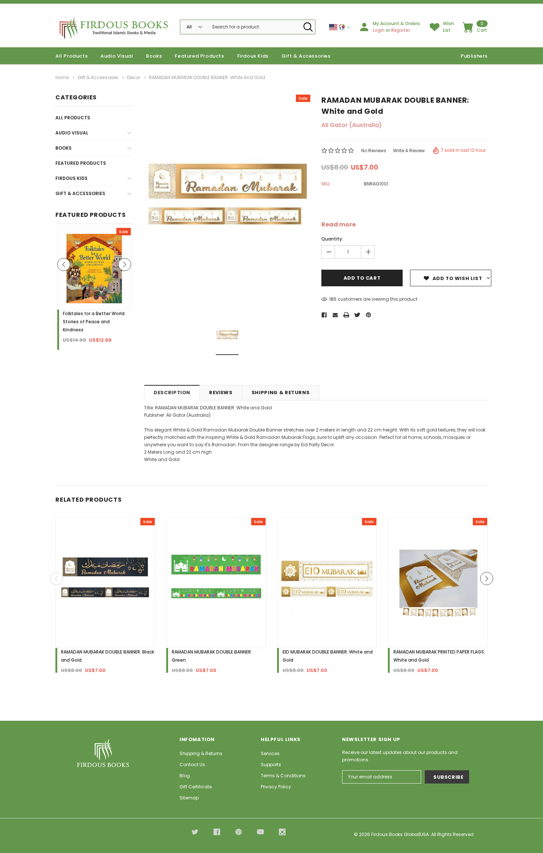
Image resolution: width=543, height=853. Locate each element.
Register (400, 30)
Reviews (221, 392)
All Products (72, 118)
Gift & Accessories (306, 55)
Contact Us (192, 764)
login (379, 30)
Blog (185, 775)
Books (154, 55)
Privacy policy (276, 787)
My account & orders (396, 23)
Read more (338, 224)
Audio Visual (116, 55)
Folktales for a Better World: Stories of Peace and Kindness (94, 321)
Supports (271, 764)
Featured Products (80, 163)
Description (172, 392)
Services (270, 753)
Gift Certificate (196, 787)
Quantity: (332, 239)
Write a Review (409, 150)
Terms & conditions (283, 775)
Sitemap (189, 798)
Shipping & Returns (281, 392)
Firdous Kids (253, 55)
